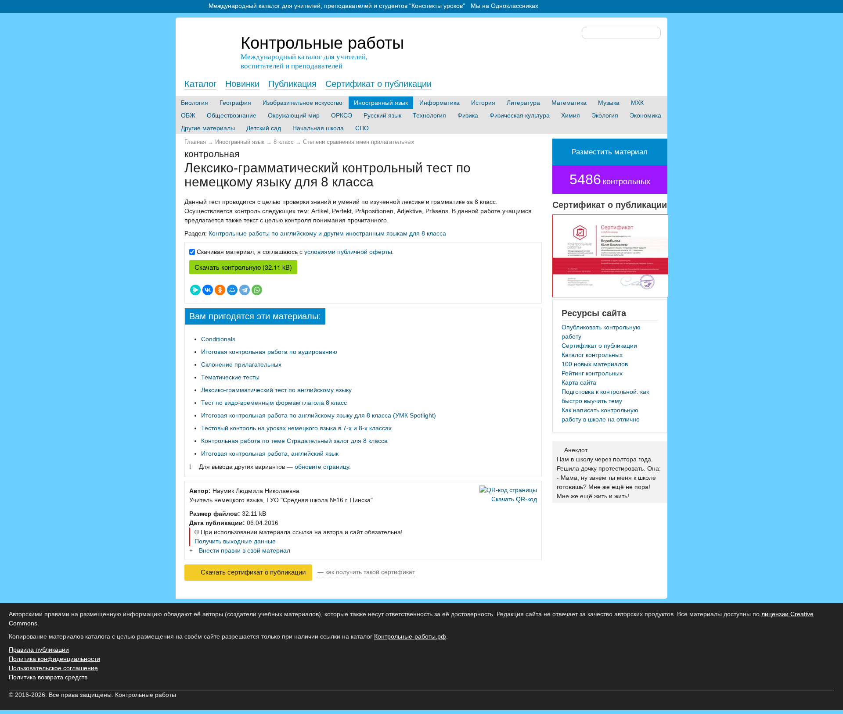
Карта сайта (579, 382)
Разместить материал (610, 152)
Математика (569, 102)
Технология (429, 115)
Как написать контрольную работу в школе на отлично (601, 415)
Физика (468, 115)
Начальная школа (318, 128)
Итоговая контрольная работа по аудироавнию (269, 351)
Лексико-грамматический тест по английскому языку (276, 389)
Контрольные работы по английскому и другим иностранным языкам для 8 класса (327, 233)
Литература (523, 102)
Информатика (439, 102)
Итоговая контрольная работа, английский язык (270, 453)
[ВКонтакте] (207, 290)
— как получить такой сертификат (366, 571)
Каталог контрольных (592, 354)
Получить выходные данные (235, 541)
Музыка (609, 102)
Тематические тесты (230, 377)
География (235, 102)
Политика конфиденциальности (54, 658)
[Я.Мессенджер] (195, 290)
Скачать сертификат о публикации (252, 572)
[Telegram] (244, 290)
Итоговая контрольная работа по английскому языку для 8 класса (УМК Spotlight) (318, 415)
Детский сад (263, 128)
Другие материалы (208, 128)
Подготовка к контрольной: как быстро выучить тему (605, 396)
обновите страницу (322, 466)
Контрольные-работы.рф (410, 636)
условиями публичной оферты (348, 251)
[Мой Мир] (232, 290)
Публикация (292, 84)
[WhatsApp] (257, 290)
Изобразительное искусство (302, 102)
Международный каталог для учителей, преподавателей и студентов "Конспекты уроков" (337, 5)
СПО (362, 128)
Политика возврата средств (48, 677)
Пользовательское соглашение (53, 667)
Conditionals (218, 339)
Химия (570, 115)
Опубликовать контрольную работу (601, 332)
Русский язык (382, 115)
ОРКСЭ (341, 115)
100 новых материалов (595, 364)
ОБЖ (188, 115)
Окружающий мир (294, 115)
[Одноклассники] (220, 290)
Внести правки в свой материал (244, 550)
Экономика (645, 115)
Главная (195, 142)
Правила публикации (39, 649)
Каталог (200, 84)
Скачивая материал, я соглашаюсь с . (295, 251)
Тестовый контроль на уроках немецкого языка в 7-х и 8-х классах (296, 428)
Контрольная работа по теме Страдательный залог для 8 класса (294, 440)
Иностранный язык (381, 102)
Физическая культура (520, 115)
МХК (637, 102)
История (483, 102)
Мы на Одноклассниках (504, 5)
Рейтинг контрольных (592, 373)
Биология (194, 102)
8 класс (284, 142)
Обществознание (231, 115)
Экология (604, 115)
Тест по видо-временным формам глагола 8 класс (274, 402)
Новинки (242, 84)
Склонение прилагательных (241, 364)
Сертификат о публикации (378, 84)
